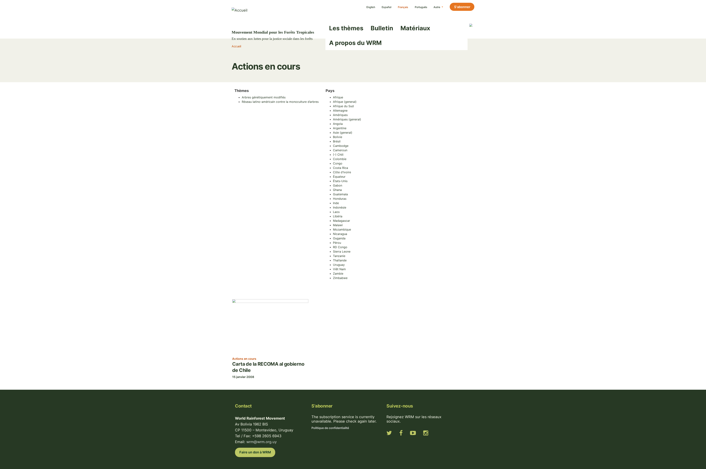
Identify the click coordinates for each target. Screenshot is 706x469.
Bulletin (382, 28)
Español (386, 7)
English (370, 7)
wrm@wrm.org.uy (261, 442)
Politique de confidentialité (330, 428)
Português (421, 7)
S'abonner (462, 7)
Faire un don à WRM (255, 452)
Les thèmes (346, 28)
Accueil (236, 46)
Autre (437, 7)
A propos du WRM (355, 42)
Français (403, 7)
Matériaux (415, 28)
